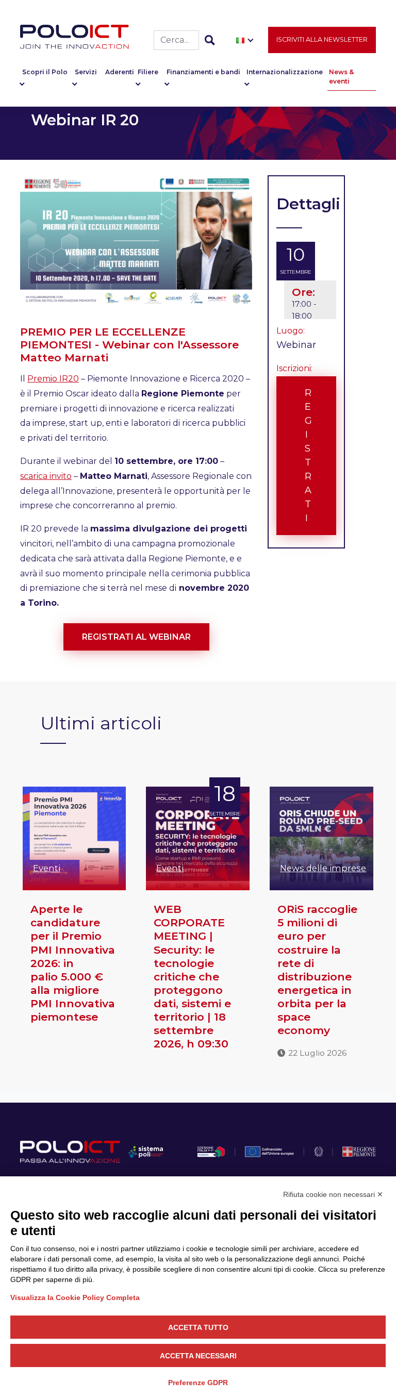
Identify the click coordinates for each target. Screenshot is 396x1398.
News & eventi (341, 76)
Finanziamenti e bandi (203, 72)
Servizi (86, 72)
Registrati (308, 455)
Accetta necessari (198, 1356)
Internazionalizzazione (284, 72)
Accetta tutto (198, 1327)
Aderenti (119, 72)
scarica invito (46, 476)
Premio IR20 (53, 379)
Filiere (148, 72)
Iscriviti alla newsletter (322, 39)
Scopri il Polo (45, 72)
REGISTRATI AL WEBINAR (136, 637)
